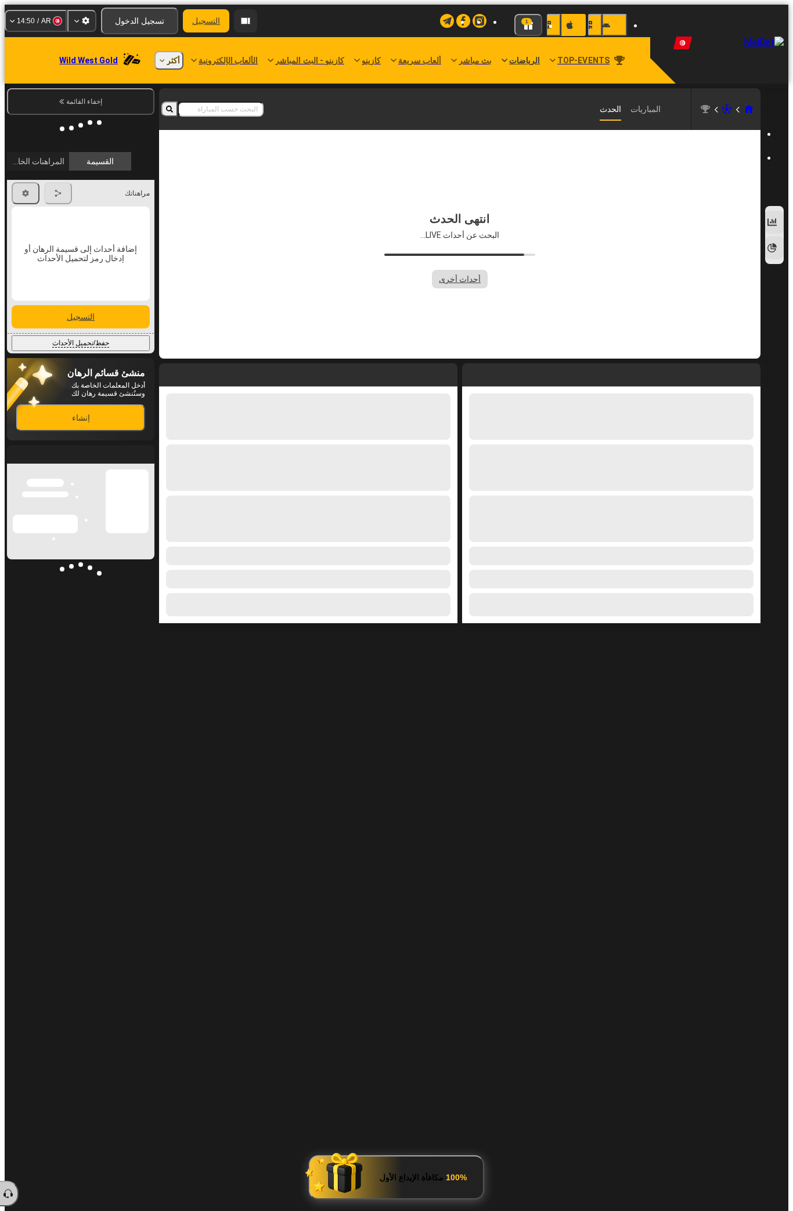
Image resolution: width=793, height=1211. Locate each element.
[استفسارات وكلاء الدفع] (245, 20)
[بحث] (169, 109)
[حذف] (171, 372)
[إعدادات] (81, 21)
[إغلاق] (16, 445)
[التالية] (422, 372)
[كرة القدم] (727, 109)
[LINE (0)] (749, 109)
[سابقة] (448, 372)
